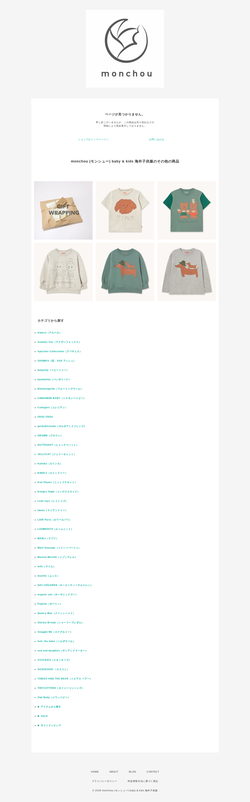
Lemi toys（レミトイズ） (53, 501)
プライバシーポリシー (104, 781)
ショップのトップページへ (93, 139)
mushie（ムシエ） (49, 575)
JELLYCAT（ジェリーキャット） (57, 454)
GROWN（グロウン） (50, 435)
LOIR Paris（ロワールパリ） (55, 519)
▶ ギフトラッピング (49, 725)
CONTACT (153, 771)
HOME (95, 771)
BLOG (132, 771)
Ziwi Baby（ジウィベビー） (54, 697)
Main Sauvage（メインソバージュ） (59, 547)
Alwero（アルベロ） (50, 332)
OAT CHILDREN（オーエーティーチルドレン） (65, 585)
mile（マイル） (47, 566)
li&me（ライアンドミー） (53, 510)
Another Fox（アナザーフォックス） (59, 342)
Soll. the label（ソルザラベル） (56, 641)
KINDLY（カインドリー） (53, 473)
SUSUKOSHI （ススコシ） (53, 669)
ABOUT (113, 771)
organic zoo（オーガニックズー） (58, 594)
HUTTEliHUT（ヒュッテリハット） (58, 445)
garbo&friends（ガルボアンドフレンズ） (62, 426)
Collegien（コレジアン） (52, 407)
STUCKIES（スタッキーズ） (54, 660)
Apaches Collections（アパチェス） (60, 351)
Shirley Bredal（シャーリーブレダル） (61, 622)
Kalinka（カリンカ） (50, 463)
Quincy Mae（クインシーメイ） (56, 613)
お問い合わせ (156, 139)
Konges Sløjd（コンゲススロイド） (59, 491)
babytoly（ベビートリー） (53, 370)
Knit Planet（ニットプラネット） (57, 482)
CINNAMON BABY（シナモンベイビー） (62, 398)
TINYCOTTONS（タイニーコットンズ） (61, 688)
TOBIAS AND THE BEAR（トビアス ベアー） (65, 678)
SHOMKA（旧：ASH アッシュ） (57, 360)
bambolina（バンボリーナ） (54, 379)
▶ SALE (43, 716)
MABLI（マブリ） (48, 538)
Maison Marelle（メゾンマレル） (57, 557)
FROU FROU (45, 417)
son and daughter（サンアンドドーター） (63, 650)
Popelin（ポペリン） (50, 604)
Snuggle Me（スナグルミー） (55, 632)
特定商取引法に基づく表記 (143, 781)
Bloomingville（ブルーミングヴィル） (60, 388)
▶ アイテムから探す (49, 706)
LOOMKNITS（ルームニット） (55, 529)
